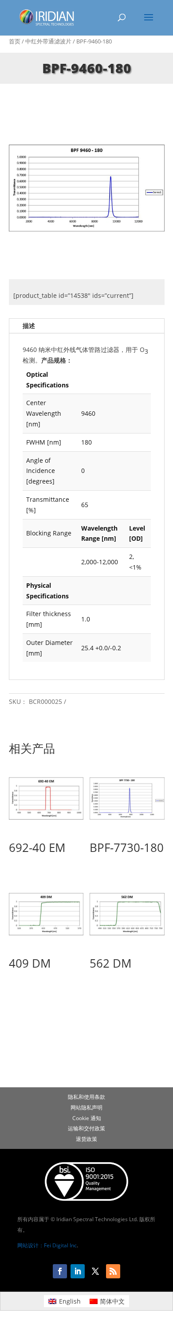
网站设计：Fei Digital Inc (47, 1245)
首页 (14, 41)
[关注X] (95, 1271)
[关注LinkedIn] (78, 1271)
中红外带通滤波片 (48, 41)
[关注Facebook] (60, 1271)
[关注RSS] (113, 1271)
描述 (29, 325)
